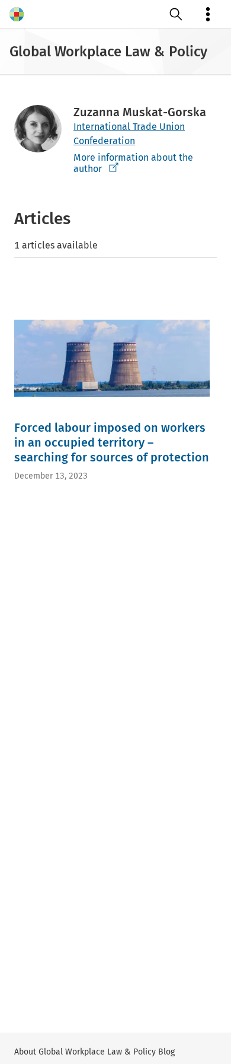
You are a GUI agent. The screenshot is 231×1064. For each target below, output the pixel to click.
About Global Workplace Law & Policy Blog (94, 1052)
